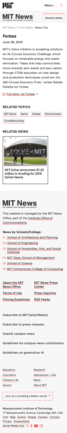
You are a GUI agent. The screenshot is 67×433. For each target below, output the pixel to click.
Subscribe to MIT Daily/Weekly (25, 315)
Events (21, 417)
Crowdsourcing (14, 120)
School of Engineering (22, 243)
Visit (5, 417)
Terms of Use (12, 293)
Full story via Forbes (20, 94)
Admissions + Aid (45, 375)
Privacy (7, 421)
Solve (24, 114)
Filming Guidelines (16, 299)
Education (9, 369)
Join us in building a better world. (26, 396)
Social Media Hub (13, 425)
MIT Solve (10, 114)
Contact (54, 417)
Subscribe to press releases (23, 324)
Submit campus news (18, 333)
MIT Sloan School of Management (30, 257)
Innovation (9, 375)
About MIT (40, 385)
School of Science (19, 263)
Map (13, 417)
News (37, 380)
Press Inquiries (45, 293)
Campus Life (10, 380)
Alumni (7, 385)
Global (36, 114)
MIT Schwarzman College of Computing (35, 269)
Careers (43, 417)
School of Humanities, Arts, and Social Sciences (34, 250)
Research (39, 369)
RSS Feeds (42, 299)
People (32, 417)
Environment (53, 114)
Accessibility (22, 421)
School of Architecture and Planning (32, 237)
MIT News (9, 27)
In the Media (25, 27)
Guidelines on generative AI (23, 352)
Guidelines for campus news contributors (33, 343)
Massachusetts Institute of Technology (28, 408)
